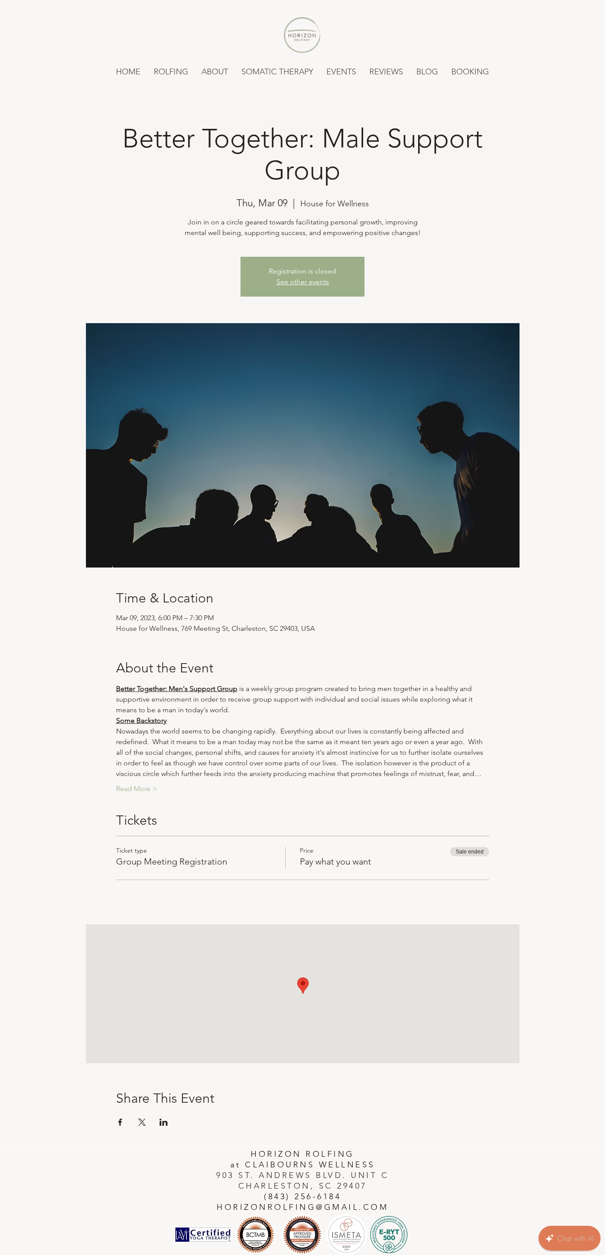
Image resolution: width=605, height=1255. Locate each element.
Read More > (136, 788)
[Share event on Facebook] (120, 1122)
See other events (302, 282)
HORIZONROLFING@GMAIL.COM (302, 1207)
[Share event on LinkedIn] (163, 1122)
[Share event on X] (142, 1122)
